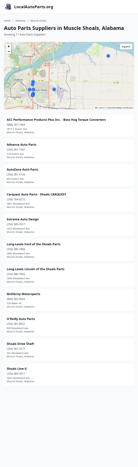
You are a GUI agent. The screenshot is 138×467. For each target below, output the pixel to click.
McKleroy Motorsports (23, 294)
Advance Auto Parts (21, 144)
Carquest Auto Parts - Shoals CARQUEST (36, 194)
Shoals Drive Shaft (20, 344)
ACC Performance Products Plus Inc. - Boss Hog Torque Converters (56, 120)
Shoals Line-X (17, 369)
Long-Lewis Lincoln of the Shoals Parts (35, 269)
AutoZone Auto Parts (22, 169)
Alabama (20, 20)
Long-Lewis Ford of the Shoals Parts (33, 244)
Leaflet (100, 107)
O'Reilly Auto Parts (21, 319)
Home (7, 20)
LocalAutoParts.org (33, 6)
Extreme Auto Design (23, 219)
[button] (54, 89)
